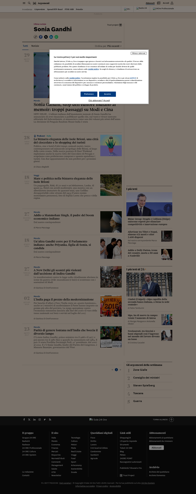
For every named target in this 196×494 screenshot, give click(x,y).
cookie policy (93, 69)
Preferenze (89, 94)
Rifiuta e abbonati (138, 53)
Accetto (107, 94)
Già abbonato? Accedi (99, 100)
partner (133, 78)
